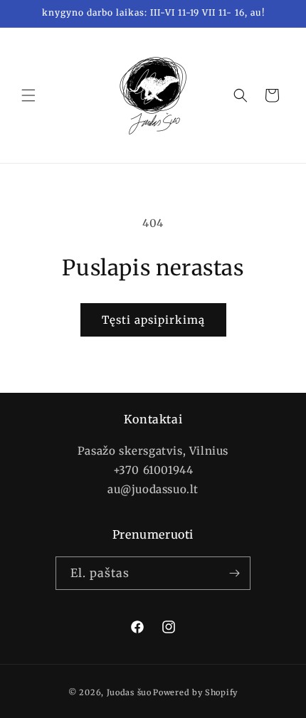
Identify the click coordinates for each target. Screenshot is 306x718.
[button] (28, 95)
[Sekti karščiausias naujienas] (234, 573)
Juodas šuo (129, 692)
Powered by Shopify (195, 692)
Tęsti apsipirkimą (153, 320)
